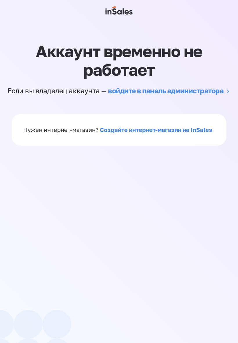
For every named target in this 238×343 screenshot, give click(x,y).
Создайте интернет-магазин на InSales (156, 129)
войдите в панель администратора (165, 90)
